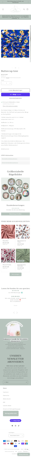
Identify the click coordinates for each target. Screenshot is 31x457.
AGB (4, 402)
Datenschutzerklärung (9, 451)
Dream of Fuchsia (7, 264)
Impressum (6, 392)
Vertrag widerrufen (11, 413)
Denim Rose (5, 240)
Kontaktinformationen (16, 453)
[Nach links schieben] (12, 68)
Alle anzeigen (15, 274)
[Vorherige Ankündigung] (2, 2)
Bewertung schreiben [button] (15, 214)
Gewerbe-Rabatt (7, 405)
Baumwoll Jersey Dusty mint (21, 265)
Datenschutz (6, 395)
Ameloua (9, 449)
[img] (15, 291)
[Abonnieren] (26, 382)
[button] (3, 9)
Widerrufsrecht (7, 399)
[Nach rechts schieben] (18, 68)
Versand (7, 77)
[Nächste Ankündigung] (28, 2)
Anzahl (2, 80)
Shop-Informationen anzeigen (10, 106)
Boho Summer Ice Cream (21, 241)
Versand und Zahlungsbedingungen (11, 409)
